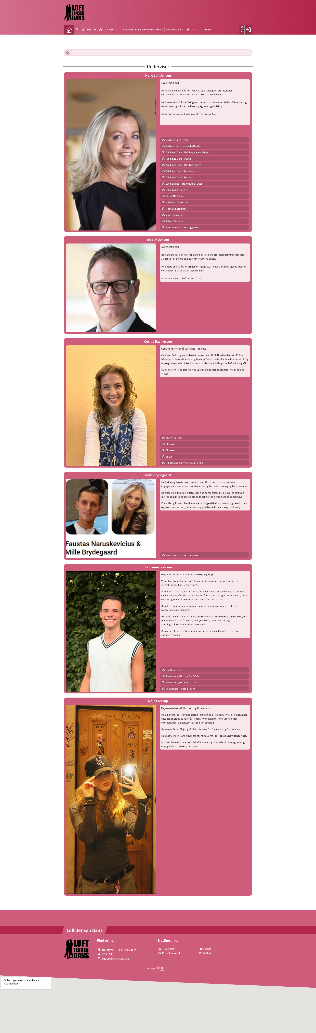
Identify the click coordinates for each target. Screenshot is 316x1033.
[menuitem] (69, 30)
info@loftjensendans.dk (115, 958)
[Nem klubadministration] (155, 969)
